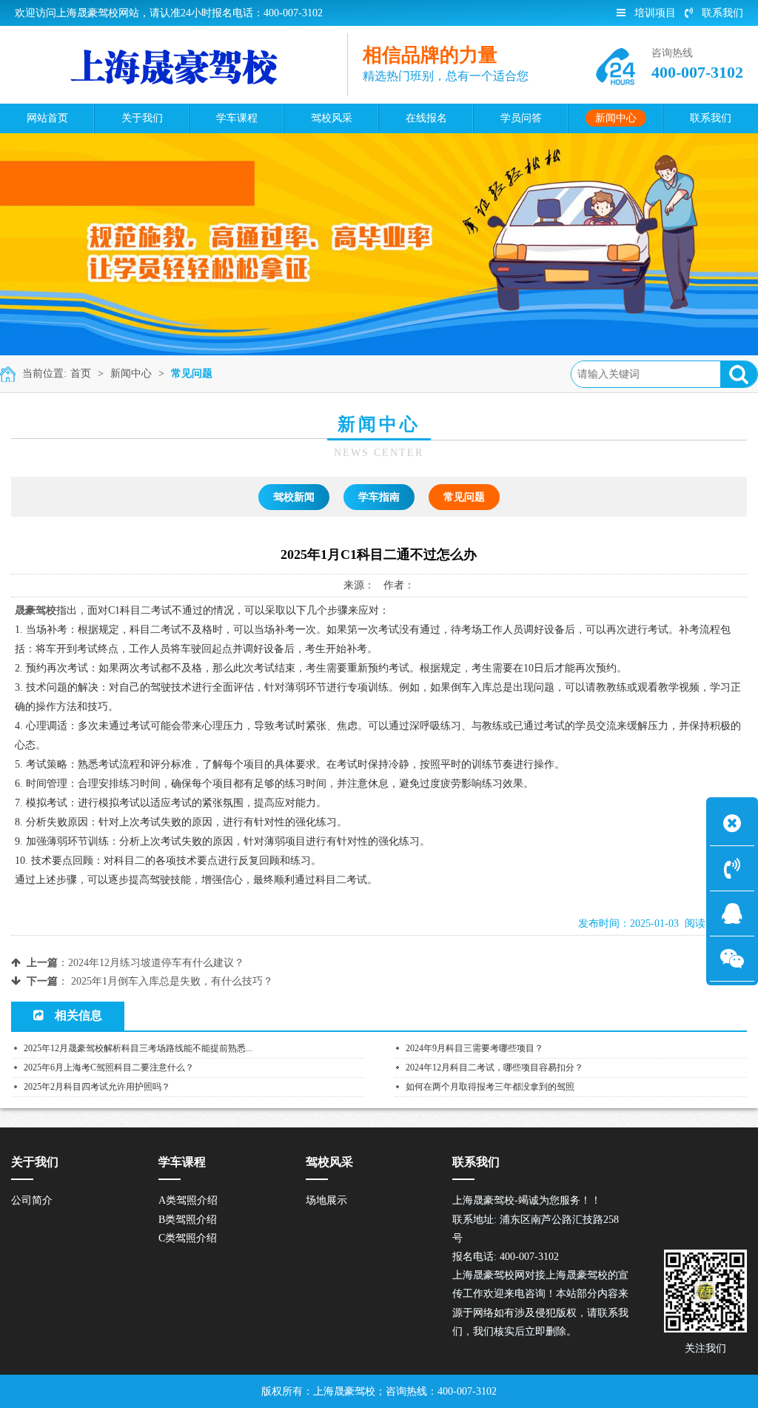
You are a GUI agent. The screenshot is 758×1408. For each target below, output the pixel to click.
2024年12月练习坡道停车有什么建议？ (156, 962)
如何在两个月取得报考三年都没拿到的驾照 (490, 1087)
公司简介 (32, 1200)
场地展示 (326, 1200)
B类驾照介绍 (187, 1219)
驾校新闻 (294, 497)
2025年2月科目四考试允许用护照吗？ (97, 1087)
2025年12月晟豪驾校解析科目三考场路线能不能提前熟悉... (138, 1048)
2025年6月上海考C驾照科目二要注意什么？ (109, 1067)
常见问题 (191, 373)
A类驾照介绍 (188, 1200)
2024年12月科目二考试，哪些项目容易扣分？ (494, 1067)
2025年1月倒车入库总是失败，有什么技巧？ (172, 981)
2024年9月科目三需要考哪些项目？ (474, 1048)
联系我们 (722, 13)
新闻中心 (131, 373)
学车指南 (379, 497)
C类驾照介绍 (187, 1238)
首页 (80, 373)
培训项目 (655, 13)
